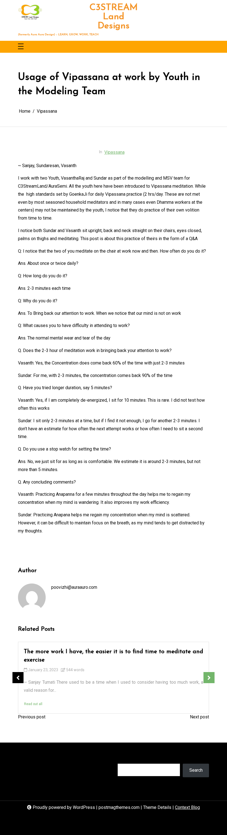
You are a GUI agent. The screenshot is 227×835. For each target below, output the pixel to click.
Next (209, 677)
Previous (18, 677)
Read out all (33, 704)
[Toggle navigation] (21, 47)
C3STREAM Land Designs (113, 17)
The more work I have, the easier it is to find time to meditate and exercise (113, 656)
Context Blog (187, 807)
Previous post (31, 717)
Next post (199, 717)
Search (124, 758)
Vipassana (114, 152)
